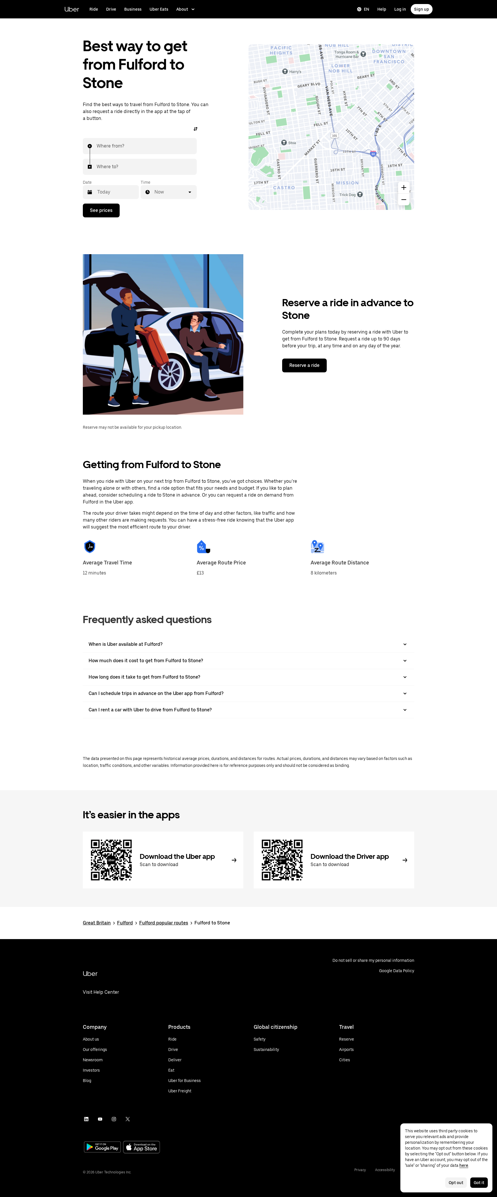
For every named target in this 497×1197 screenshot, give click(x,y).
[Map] (331, 127)
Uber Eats (159, 9)
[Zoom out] (404, 199)
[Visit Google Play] (102, 1148)
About (182, 9)
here (463, 1165)
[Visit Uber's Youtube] (100, 1119)
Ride (93, 9)
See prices (101, 210)
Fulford (125, 923)
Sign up (421, 9)
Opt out (456, 1182)
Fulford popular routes (163, 923)
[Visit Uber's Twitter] (128, 1119)
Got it (479, 1182)
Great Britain (97, 923)
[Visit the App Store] (141, 1147)
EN (366, 9)
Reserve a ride (304, 365)
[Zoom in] (404, 187)
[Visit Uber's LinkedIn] (86, 1119)
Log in (400, 9)
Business (133, 9)
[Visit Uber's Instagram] (114, 1119)
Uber (71, 9)
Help (381, 9)
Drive (111, 9)
